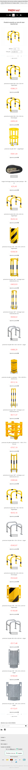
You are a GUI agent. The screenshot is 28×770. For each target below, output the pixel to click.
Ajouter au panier (14, 92)
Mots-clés (8, 18)
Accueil (2, 18)
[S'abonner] (14, 725)
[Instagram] (5, 729)
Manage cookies (23, 3)
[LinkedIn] (1, 729)
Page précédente (10, 56)
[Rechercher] (17, 15)
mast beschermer (15, 18)
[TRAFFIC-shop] (14, 10)
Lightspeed (21, 765)
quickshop (14, 78)
